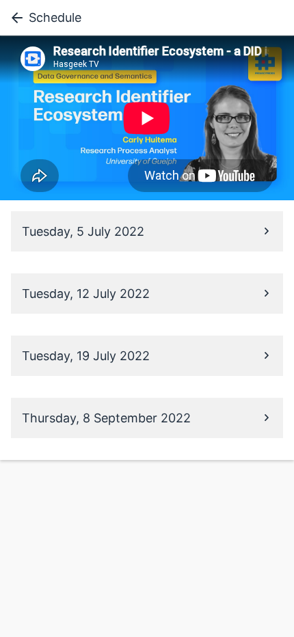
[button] (147, 231)
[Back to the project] (14, 18)
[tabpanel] (147, 118)
